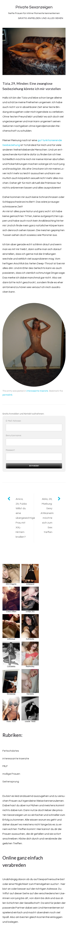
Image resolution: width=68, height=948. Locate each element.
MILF (5, 766)
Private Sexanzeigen (34, 7)
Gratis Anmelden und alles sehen (40, 18)
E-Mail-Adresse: (13, 421)
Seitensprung (10, 781)
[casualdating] (21, 643)
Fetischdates (10, 750)
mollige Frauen (11, 774)
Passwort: (10, 450)
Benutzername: (14, 435)
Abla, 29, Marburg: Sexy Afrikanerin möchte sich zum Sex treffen (47, 516)
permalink (7, 395)
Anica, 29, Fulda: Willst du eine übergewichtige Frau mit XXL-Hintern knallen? (25, 518)
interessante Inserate (37, 391)
